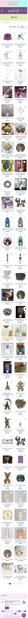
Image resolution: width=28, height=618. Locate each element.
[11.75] (21, 184)
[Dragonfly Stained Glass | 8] (7, 110)
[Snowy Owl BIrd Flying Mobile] (7, 276)
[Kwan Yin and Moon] (7, 404)
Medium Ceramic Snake (20, 559)
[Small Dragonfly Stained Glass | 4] (21, 37)
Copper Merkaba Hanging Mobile (20, 118)
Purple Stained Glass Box (7, 210)
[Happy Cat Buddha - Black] (7, 478)
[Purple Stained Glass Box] (7, 203)
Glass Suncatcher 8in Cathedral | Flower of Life (7, 229)
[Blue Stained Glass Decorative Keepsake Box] (21, 569)
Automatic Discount (13, 5)
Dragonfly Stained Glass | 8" (7, 118)
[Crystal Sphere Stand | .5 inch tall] (21, 367)
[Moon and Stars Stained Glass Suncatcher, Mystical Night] (7, 166)
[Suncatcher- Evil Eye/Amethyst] (7, 533)
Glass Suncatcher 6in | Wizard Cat (7, 247)
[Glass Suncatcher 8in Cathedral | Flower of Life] (7, 221)
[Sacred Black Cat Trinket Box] (21, 276)
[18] (7, 349)
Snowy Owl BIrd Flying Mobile (7, 284)
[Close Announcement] (25, 3)
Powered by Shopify (21, 616)
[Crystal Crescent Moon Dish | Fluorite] (7, 92)
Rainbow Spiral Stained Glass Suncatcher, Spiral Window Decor (7, 155)
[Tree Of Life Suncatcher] (7, 552)
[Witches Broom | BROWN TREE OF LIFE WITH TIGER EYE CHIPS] (7, 386)
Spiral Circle (13, 616)
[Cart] (25, 10)
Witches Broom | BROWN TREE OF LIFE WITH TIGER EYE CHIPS (7, 394)
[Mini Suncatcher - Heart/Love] (21, 496)
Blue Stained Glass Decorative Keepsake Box (20, 577)
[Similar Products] (11, 32)
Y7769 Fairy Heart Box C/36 (20, 412)
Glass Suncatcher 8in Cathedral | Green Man (20, 247)
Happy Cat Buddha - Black (7, 486)
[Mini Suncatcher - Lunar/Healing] (21, 515)
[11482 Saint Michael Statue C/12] (7, 423)
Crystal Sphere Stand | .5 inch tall (20, 375)
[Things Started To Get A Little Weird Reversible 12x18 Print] (21, 533)
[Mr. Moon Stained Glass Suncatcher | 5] (7, 55)
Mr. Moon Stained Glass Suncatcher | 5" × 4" (7, 63)
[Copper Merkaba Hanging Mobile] (21, 110)
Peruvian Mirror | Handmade (7, 192)
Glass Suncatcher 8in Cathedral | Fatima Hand (20, 229)
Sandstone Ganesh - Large (20, 394)
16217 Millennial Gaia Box (20, 486)
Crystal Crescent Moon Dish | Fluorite (7, 100)
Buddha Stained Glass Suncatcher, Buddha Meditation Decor (20, 137)
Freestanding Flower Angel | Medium (20, 210)
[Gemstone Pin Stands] (7, 441)
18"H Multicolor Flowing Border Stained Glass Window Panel (7, 357)
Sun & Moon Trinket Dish (7, 302)
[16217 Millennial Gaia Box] (21, 478)
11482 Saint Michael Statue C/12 (7, 430)
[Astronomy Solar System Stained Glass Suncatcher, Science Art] (21, 147)
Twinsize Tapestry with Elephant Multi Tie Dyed (20, 357)
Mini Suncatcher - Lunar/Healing (21, 523)
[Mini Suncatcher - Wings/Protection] (7, 496)
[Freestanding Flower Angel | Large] (21, 441)
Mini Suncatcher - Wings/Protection (7, 504)
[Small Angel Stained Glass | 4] (21, 55)
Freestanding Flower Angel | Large (20, 449)
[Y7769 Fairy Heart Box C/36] (21, 404)
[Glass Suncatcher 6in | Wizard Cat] (7, 239)
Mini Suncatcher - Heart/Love (21, 504)
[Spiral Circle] (13, 10)
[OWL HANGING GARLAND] (21, 423)
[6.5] (7, 330)
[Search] (21, 10)
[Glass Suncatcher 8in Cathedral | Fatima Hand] (21, 221)
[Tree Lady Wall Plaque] (21, 295)
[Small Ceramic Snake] (7, 569)
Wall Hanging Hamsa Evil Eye (20, 266)
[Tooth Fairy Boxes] (7, 459)
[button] (2, 10)
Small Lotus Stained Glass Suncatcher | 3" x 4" (7, 44)
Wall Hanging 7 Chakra (7, 265)
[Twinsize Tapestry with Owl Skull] (7, 367)
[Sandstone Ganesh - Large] (21, 386)
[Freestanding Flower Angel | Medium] (21, 203)
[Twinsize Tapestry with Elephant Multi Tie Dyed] (21, 349)
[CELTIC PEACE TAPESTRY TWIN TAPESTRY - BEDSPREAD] (21, 459)
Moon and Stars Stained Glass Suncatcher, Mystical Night (7, 174)
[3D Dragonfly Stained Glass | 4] (21, 92)
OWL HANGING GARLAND (21, 430)
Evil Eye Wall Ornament (7, 81)
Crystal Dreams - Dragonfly (20, 81)
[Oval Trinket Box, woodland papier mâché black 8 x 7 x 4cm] (7, 312)
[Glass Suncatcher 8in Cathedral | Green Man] (21, 239)
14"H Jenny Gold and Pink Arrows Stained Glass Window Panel (21, 338)
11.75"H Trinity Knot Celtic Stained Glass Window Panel (20, 192)
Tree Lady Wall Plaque (20, 302)
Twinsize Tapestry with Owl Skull (7, 375)
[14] (21, 330)
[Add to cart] (7, 41)
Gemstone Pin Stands (7, 448)
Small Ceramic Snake (7, 576)
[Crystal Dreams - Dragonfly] (21, 74)
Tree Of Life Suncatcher (7, 559)
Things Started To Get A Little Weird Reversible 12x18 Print (20, 541)
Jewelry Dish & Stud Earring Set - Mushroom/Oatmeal (7, 523)
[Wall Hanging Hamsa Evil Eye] (21, 258)
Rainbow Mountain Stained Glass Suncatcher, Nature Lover (7, 137)
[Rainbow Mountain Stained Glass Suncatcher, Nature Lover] (7, 129)
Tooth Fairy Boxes (7, 467)
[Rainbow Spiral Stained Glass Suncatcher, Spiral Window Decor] (7, 147)
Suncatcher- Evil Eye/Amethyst (7, 541)
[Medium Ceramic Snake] (21, 552)
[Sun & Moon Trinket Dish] (7, 295)
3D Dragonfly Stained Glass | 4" (20, 100)
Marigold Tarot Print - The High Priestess (20, 320)
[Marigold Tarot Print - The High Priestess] (21, 312)
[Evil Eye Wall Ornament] (7, 74)
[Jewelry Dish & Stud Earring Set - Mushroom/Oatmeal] (7, 515)
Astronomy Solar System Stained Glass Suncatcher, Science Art (21, 155)
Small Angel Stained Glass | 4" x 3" (20, 63)
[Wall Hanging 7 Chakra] (7, 258)
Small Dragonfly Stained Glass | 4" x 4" (20, 44)
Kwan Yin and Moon (7, 411)
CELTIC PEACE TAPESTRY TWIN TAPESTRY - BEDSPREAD (20, 467)
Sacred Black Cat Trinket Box (20, 284)
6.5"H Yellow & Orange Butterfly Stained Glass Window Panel (7, 338)
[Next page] (20, 583)
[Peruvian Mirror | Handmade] (7, 184)
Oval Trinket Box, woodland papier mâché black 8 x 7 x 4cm (7, 320)
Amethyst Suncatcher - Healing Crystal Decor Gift (20, 174)
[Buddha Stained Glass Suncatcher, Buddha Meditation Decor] (21, 129)
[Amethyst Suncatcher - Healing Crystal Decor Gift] (21, 166)
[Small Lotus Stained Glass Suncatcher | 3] (7, 37)
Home (2, 22)
